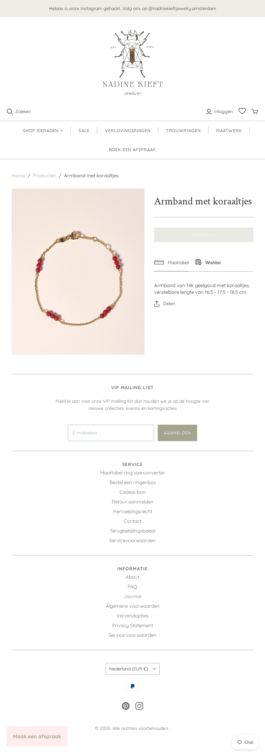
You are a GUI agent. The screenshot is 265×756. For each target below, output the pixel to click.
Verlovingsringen (128, 130)
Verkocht (203, 234)
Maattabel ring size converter (132, 473)
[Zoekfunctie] (10, 112)
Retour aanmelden (133, 502)
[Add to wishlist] (198, 262)
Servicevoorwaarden (132, 540)
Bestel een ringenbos (133, 482)
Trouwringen (183, 130)
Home (18, 175)
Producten (44, 175)
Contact (133, 521)
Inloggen (223, 111)
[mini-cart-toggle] (255, 112)
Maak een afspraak (37, 736)
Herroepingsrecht (132, 511)
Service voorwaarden (132, 635)
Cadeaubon (133, 492)
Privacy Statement (132, 625)
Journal (132, 596)
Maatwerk (229, 130)
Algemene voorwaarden (133, 606)
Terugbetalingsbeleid (132, 531)
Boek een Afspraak (132, 149)
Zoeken (23, 111)
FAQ (132, 587)
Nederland (128, 669)
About (132, 577)
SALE (84, 130)
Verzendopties (132, 616)
